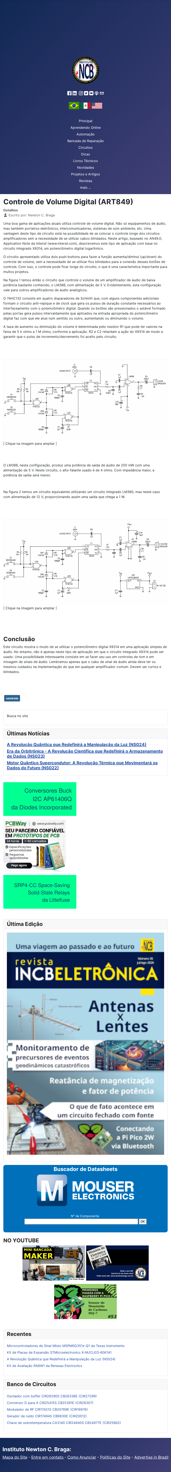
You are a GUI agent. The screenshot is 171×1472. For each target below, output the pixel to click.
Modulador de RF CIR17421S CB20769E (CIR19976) (47, 1409)
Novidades (85, 167)
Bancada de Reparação (85, 141)
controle (12, 698)
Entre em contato (47, 1457)
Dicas (85, 154)
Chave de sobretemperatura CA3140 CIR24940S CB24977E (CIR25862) (64, 1423)
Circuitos (85, 147)
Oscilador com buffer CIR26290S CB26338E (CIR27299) (52, 1396)
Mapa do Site (15, 1457)
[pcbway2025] (34, 845)
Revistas (85, 181)
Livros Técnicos (85, 161)
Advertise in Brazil (151, 1457)
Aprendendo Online (85, 127)
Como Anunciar (81, 1457)
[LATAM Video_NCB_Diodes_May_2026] (39, 799)
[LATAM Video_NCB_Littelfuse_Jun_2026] (39, 892)
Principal (85, 121)
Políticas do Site (115, 1457)
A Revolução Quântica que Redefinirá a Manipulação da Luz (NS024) (76, 744)
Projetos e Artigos (85, 174)
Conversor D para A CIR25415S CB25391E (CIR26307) (50, 1403)
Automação (86, 134)
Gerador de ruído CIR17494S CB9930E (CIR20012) (47, 1416)
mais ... (85, 187)
